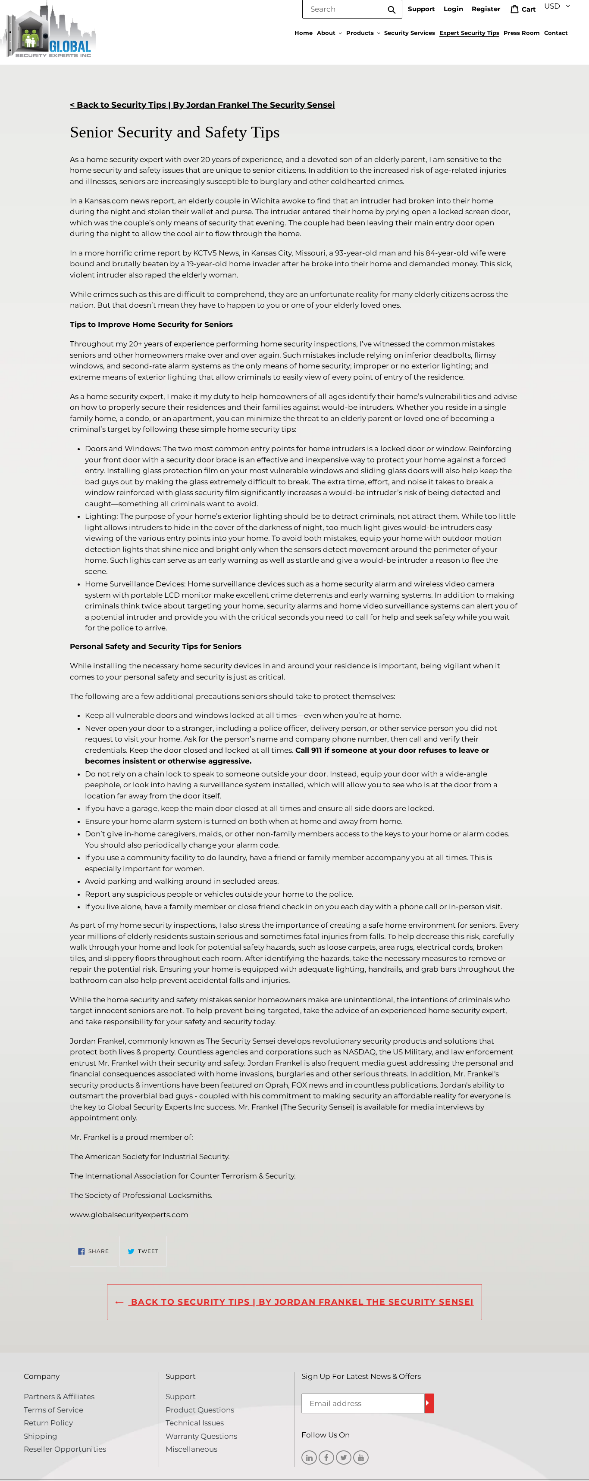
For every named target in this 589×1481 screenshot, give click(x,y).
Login (453, 9)
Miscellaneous (191, 1449)
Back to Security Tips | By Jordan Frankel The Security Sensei (300, 1302)
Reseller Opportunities (65, 1449)
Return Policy (48, 1423)
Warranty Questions (201, 1436)
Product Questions (200, 1410)
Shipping (40, 1436)
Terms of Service (53, 1410)
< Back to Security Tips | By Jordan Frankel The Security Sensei (202, 105)
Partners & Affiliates (59, 1396)
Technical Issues (195, 1423)
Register (486, 9)
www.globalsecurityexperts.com (129, 1214)
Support (421, 9)
